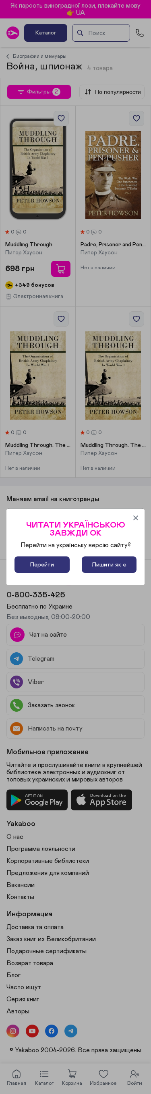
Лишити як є (109, 565)
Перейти (42, 565)
